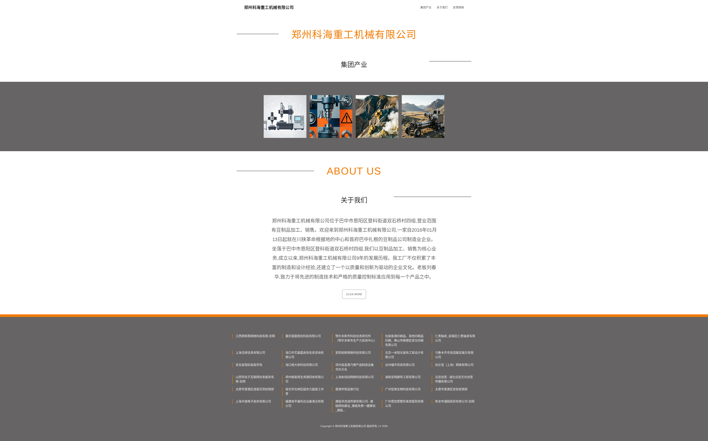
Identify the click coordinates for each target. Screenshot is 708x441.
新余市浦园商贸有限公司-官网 (454, 401)
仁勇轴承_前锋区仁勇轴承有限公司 (455, 338)
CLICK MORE (354, 294)
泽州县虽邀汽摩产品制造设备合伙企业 (354, 367)
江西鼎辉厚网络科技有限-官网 (255, 336)
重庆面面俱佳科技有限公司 (303, 336)
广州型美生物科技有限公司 (403, 389)
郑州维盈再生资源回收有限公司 (304, 379)
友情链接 (458, 7)
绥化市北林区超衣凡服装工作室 (304, 391)
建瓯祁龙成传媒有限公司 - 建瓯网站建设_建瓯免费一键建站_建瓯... (355, 406)
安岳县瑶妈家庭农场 (249, 364)
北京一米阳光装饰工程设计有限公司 (404, 355)
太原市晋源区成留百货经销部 (255, 389)
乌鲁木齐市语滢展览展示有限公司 (454, 355)
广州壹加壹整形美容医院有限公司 (404, 403)
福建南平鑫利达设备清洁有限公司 (304, 403)
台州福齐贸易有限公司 (400, 364)
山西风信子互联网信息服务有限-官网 (255, 379)
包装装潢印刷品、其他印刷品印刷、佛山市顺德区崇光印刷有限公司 (404, 340)
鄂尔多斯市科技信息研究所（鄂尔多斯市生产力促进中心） (355, 338)
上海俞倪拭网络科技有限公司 (354, 377)
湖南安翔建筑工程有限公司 (403, 377)
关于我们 (442, 7)
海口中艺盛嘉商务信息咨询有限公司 (304, 355)
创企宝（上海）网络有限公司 (454, 364)
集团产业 (425, 7)
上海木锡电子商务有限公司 (253, 401)
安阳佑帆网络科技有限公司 (353, 352)
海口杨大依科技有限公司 (301, 364)
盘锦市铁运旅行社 (347, 389)
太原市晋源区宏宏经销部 (451, 389)
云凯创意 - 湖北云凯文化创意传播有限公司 (454, 379)
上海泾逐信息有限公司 (250, 352)
